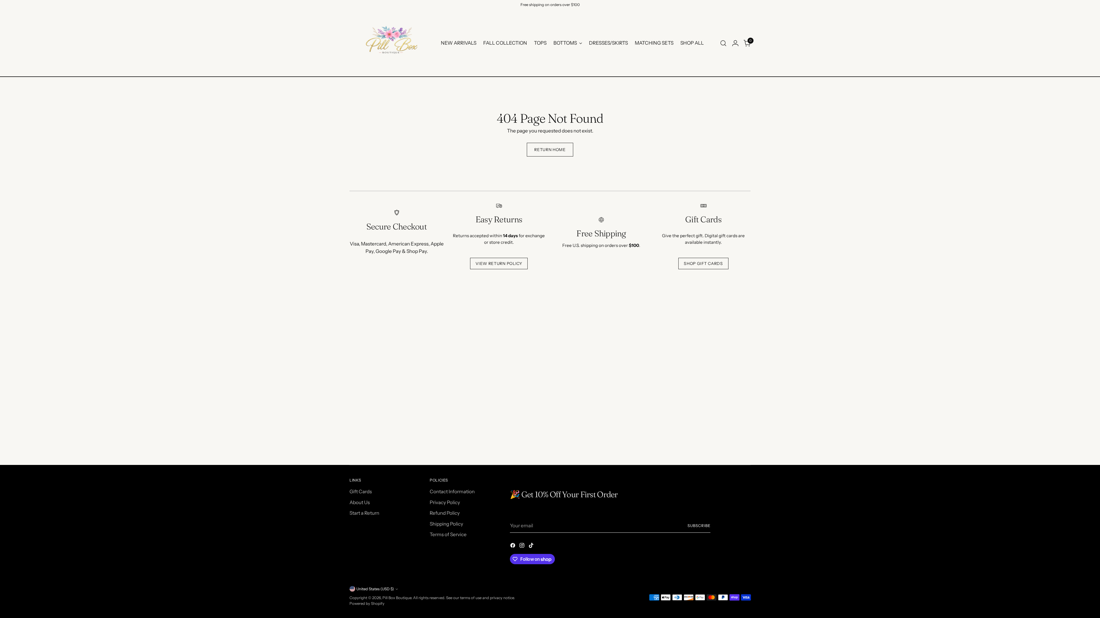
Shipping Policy (446, 524)
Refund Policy (445, 513)
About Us (359, 502)
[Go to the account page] (735, 43)
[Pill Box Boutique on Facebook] (513, 546)
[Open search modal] (723, 43)
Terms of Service (448, 534)
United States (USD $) (375, 589)
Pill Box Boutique (396, 597)
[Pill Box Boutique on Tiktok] (531, 546)
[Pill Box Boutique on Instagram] (522, 546)
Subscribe (699, 525)
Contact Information (452, 491)
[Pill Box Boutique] (391, 43)
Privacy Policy (445, 502)
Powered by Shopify (366, 603)
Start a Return (364, 513)
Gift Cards (360, 491)
